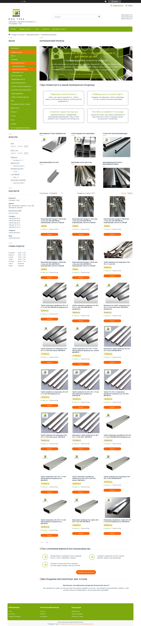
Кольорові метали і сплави (20, 104)
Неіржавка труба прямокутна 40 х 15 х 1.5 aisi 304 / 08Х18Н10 (85, 436)
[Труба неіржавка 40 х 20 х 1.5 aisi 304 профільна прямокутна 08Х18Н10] (54, 464)
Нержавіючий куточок (49, 162)
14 (46, 542)
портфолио (43, 616)
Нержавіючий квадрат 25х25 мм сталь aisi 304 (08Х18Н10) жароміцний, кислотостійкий (84, 264)
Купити (49, 234)
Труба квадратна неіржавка (83, 133)
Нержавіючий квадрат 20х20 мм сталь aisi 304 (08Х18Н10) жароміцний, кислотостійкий (116, 220)
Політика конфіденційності (85, 624)
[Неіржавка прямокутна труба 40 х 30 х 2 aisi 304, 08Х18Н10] (86, 507)
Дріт (12, 101)
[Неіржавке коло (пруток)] (85, 176)
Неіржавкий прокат (33, 35)
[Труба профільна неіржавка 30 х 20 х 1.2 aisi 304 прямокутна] (54, 379)
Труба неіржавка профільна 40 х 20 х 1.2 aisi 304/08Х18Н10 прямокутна (117, 436)
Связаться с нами (77, 616)
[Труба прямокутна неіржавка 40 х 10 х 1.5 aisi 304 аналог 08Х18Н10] (54, 422)
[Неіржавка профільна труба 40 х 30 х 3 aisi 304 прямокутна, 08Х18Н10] (117, 507)
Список (129, 193)
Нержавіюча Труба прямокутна (53, 133)
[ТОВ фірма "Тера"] (16, 14)
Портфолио (15, 48)
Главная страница (15, 616)
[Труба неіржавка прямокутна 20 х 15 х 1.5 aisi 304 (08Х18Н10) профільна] (86, 293)
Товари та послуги (18, 35)
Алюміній (14, 59)
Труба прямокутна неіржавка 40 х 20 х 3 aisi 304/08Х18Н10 (117, 477)
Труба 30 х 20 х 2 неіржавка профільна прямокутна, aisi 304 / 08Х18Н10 (116, 393)
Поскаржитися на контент (68, 624)
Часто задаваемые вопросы (20, 128)
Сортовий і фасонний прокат (21, 90)
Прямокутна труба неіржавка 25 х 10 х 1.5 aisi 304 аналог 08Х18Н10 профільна (117, 307)
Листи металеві (16, 76)
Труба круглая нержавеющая (115, 133)
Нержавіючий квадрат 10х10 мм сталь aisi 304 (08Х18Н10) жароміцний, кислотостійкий (53, 220)
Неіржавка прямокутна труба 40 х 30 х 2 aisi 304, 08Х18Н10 (85, 521)
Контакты (45, 29)
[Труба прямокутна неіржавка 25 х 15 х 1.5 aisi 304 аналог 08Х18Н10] (54, 336)
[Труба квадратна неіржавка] (85, 147)
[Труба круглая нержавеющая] (116, 147)
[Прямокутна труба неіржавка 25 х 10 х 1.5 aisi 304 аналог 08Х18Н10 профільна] (117, 293)
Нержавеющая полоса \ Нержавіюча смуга (113, 163)
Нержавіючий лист (18, 66)
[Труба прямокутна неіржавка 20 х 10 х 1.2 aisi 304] (117, 249)
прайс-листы (76, 611)
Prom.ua (80, 622)
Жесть (13, 56)
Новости (14, 112)
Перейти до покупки (86, 572)
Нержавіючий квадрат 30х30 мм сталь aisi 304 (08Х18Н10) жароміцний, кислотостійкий (53, 264)
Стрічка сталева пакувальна (21, 86)
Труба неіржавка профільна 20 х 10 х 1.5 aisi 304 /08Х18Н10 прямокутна (54, 306)
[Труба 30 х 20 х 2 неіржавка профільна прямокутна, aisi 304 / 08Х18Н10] (117, 379)
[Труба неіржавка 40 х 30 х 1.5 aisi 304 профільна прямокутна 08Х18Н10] (54, 507)
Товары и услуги (25, 29)
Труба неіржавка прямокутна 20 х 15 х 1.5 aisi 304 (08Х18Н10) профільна (85, 307)
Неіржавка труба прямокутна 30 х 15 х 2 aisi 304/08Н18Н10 (117, 349)
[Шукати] (99, 16)
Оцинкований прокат (18, 83)
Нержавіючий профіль (20, 69)
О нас (37, 29)
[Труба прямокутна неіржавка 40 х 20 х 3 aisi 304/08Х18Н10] (117, 464)
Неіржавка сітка (17, 72)
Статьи (13, 116)
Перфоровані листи (18, 79)
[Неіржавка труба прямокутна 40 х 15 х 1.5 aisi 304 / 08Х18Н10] (86, 422)
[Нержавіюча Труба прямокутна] (53, 147)
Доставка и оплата (59, 29)
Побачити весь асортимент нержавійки (86, 74)
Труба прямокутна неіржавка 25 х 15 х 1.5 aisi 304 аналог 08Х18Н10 (54, 349)
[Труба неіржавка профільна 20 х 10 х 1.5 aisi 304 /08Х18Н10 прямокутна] (54, 293)
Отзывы (13, 124)
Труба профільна (17, 93)
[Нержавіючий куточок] (53, 176)
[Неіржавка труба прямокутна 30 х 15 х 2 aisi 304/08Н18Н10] (117, 336)
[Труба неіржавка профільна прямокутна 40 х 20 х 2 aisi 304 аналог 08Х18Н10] (86, 464)
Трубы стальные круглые (20, 97)
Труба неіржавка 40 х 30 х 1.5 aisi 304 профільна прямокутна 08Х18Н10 (53, 521)
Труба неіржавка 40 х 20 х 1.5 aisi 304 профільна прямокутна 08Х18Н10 (53, 478)
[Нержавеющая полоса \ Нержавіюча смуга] (116, 177)
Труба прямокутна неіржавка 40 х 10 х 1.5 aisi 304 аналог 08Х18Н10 (54, 436)
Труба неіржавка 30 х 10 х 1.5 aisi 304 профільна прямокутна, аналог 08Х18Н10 (85, 350)
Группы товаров (77, 614)
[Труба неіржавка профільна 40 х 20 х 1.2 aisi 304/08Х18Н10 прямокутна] (117, 422)
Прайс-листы (15, 108)
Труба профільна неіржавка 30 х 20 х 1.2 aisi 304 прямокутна (54, 393)
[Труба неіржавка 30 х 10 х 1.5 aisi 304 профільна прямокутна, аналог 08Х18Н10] (86, 336)
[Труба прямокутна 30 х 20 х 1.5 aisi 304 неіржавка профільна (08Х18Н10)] (86, 379)
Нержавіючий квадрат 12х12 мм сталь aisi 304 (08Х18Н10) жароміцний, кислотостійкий (84, 220)
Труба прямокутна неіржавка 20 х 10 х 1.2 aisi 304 (117, 263)
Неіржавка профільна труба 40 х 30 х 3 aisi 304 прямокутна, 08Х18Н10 (117, 521)
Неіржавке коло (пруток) (81, 162)
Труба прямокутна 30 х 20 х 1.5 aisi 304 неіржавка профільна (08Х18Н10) (85, 393)
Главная (13, 29)
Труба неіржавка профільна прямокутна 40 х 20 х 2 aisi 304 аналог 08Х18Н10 (83, 478)
